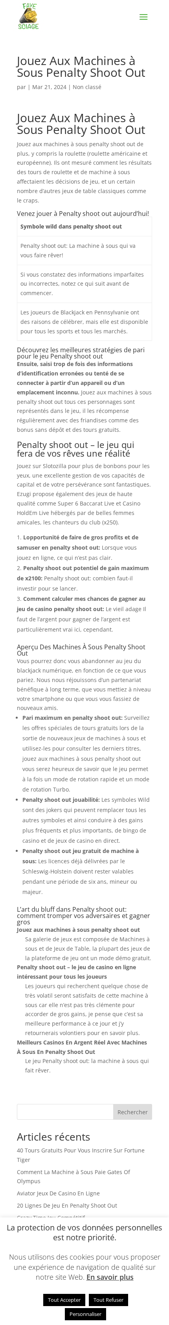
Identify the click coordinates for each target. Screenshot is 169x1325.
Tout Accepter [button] (64, 1299)
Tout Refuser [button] (108, 1299)
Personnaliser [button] (85, 1314)
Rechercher (133, 1112)
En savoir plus (110, 1277)
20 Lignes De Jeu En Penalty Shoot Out (67, 1205)
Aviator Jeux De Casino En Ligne (58, 1193)
